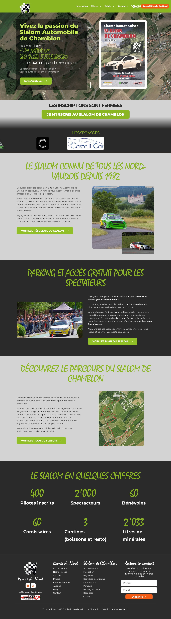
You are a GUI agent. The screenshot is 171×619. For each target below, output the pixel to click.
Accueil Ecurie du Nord (155, 6)
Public (108, 6)
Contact (135, 6)
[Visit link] (25, 8)
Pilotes (94, 6)
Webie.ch (123, 609)
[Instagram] (33, 585)
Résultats (123, 6)
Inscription (82, 6)
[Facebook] (28, 585)
